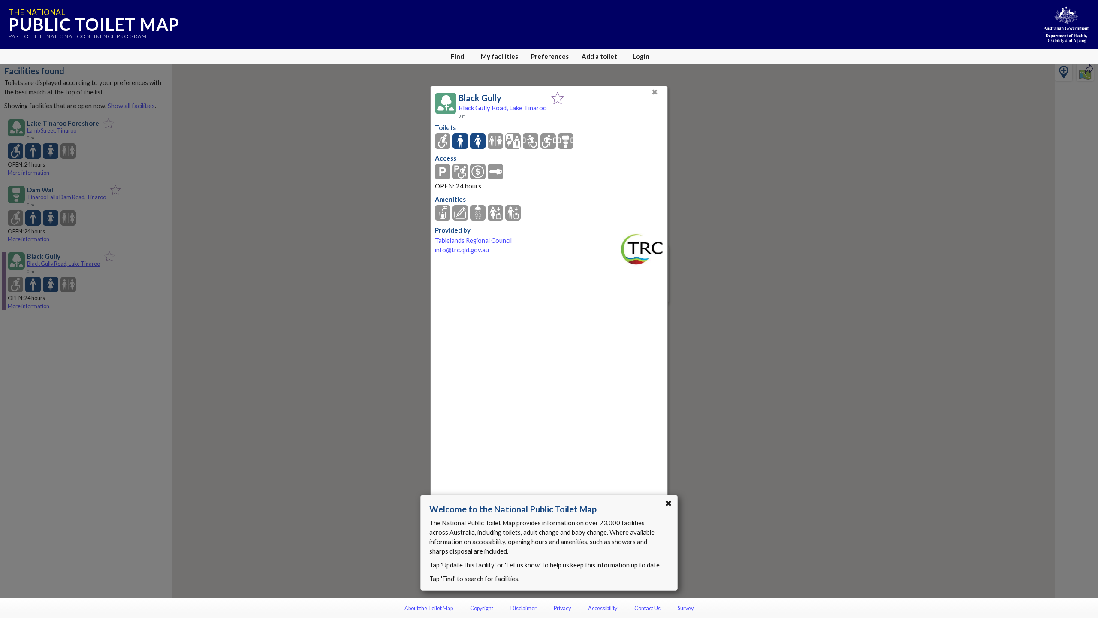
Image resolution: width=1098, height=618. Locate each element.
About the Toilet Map (428, 608)
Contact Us (647, 608)
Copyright (481, 608)
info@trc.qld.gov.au (462, 250)
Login (641, 56)
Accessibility (602, 608)
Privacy (562, 608)
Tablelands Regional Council (473, 240)
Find (457, 56)
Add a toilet (599, 56)
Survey (686, 608)
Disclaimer (523, 608)
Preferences (550, 56)
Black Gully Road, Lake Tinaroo (503, 108)
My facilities (499, 56)
